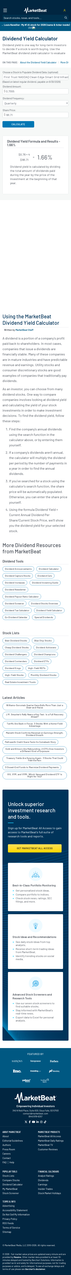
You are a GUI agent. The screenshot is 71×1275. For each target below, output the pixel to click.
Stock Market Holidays (49, 1193)
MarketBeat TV (45, 1144)
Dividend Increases (15, 582)
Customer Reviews (48, 1149)
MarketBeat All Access (49, 1136)
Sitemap (6, 1231)
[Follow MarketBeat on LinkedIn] (37, 1121)
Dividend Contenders (16, 661)
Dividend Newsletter (15, 589)
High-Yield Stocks (14, 675)
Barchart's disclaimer (35, 1269)
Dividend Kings (13, 668)
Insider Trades (45, 1188)
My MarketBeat (10, 1188)
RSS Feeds (8, 1223)
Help (11, 1162)
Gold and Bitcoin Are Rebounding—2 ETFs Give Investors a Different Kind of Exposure (34, 750)
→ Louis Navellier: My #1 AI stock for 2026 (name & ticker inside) (35, 24)
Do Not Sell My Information (16, 1214)
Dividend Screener (14, 603)
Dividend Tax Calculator (17, 610)
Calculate (18, 124)
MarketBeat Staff (24, 330)
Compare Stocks (11, 1180)
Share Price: (9, 110)
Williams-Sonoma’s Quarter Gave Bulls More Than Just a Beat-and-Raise (34, 706)
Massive (17, 1257)
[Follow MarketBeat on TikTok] (45, 1121)
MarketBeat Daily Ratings (51, 1140)
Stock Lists (8, 1175)
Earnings (42, 1184)
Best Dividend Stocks (16, 640)
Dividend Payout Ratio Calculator (22, 596)
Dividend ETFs (41, 661)
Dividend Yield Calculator (49, 610)
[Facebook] (29, 1121)
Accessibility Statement (15, 1210)
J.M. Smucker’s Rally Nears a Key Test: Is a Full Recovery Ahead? (34, 715)
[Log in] (65, 10)
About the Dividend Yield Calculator (38, 62)
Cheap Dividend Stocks (17, 647)
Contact (6, 1158)
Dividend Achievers (46, 647)
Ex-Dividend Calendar (16, 617)
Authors (6, 1144)
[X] (26, 1121)
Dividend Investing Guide (45, 582)
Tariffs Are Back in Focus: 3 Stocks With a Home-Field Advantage (35, 724)
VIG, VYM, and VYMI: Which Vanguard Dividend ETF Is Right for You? (34, 775)
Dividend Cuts (44, 575)
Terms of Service (11, 1227)
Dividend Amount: (12, 86)
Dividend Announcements (18, 568)
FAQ (4, 1162)
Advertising (8, 1205)
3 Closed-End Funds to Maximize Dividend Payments (32, 767)
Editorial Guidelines (12, 1140)
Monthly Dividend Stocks (43, 675)
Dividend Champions (44, 654)
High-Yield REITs (37, 668)
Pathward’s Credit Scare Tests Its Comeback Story (30, 742)
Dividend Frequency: (13, 98)
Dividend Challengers (16, 654)
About (5, 1136)
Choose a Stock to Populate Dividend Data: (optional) (30, 72)
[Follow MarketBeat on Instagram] (41, 1121)
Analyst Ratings (46, 1175)
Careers (6, 1153)
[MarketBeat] (35, 10)
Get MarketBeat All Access (35, 848)
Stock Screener (10, 1193)
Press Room (8, 1149)
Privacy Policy (9, 1218)
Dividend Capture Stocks (17, 575)
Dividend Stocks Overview (44, 603)
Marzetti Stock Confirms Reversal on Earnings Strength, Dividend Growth (35, 733)
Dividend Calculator (49, 568)
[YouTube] (33, 1121)
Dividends (43, 1180)
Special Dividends (44, 617)
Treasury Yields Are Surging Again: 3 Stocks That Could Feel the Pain (34, 759)
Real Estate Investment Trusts (20, 682)
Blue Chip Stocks (43, 640)
